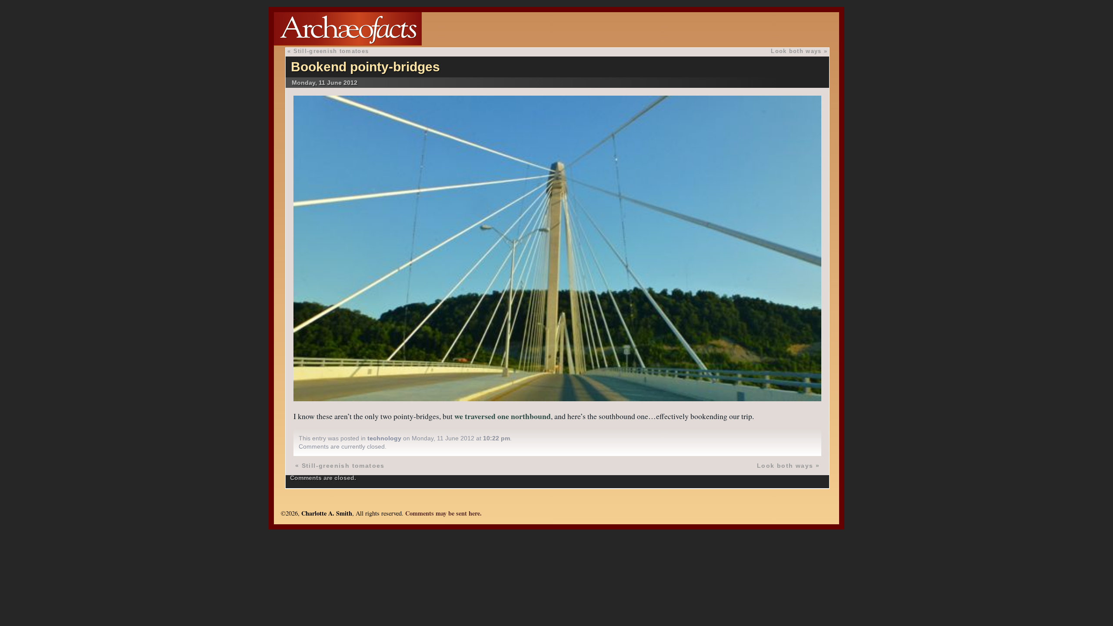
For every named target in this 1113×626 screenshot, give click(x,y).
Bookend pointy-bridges (365, 67)
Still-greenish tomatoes (331, 51)
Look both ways (796, 51)
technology (384, 438)
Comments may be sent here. (443, 513)
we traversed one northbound (502, 416)
